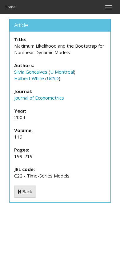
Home (10, 7)
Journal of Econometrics (39, 98)
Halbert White (29, 78)
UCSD (53, 78)
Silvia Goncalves (30, 72)
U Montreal (62, 72)
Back (26, 191)
